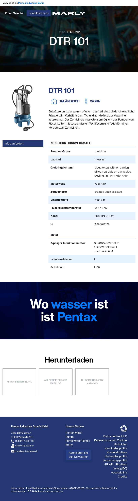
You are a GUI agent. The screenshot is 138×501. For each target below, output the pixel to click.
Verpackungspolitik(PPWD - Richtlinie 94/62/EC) (115, 464)
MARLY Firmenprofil (19, 381)
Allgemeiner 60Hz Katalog (92, 382)
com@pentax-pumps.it (26, 451)
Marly (69, 444)
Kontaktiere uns (38, 13)
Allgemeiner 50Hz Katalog (55, 382)
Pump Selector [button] (14, 13)
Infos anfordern (14, 143)
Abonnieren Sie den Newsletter (78, 454)
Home (61, 32)
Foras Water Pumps (78, 440)
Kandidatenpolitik (116, 448)
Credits (122, 476)
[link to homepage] (69, 13)
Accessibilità (119, 472)
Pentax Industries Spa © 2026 (29, 426)
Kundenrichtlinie (117, 452)
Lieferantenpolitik (116, 456)
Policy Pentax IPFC (115, 436)
